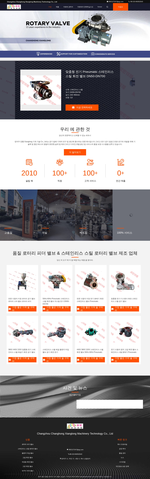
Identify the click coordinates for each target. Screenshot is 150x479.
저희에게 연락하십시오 (85, 7)
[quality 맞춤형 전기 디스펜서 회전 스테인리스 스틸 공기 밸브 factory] (125, 281)
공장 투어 (122, 449)
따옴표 (120, 7)
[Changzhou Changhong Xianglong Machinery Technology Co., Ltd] (14, 6)
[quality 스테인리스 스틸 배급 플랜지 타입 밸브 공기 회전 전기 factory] (57, 332)
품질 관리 (122, 453)
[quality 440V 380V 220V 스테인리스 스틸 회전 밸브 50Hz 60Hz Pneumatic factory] (91, 332)
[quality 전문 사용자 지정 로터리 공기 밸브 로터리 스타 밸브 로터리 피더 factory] (22, 281)
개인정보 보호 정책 (122, 466)
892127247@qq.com (116, 1)
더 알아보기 (75, 152)
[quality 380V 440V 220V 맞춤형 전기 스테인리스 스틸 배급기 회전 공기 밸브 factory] (22, 332)
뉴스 (122, 457)
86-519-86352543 (136, 1)
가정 (50, 7)
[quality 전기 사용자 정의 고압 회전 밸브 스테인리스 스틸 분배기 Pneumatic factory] (125, 332)
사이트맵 (122, 462)
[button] (4, 33)
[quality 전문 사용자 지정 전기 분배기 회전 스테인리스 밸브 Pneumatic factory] (91, 281)
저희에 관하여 (68, 7)
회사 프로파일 (122, 444)
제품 (57, 7)
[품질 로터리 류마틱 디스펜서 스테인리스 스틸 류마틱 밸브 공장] (40, 90)
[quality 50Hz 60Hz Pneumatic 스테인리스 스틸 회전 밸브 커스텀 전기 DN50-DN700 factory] (57, 281)
